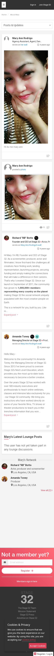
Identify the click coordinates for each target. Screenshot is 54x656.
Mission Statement (27, 611)
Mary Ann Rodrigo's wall (31, 245)
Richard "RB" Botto (22, 237)
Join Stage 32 (45, 5)
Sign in (33, 5)
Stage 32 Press (27, 614)
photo (23, 169)
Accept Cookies (37, 645)
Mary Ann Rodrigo (22, 38)
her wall (24, 45)
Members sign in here (27, 581)
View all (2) (46, 490)
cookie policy (29, 639)
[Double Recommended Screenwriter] (37, 336)
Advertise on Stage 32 (27, 618)
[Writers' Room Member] (36, 238)
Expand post (10, 315)
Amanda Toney (20, 336)
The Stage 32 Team (27, 608)
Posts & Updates (13, 25)
